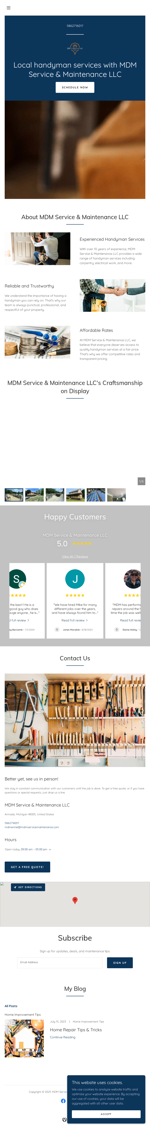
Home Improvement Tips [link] (23, 1014)
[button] (8, 8)
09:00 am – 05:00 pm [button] (34, 849)
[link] (75, 48)
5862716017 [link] (75, 26)
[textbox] (59, 962)
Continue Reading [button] (62, 1037)
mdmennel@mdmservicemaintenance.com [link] (32, 827)
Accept (106, 1114)
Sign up (120, 963)
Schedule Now (75, 87)
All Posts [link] (11, 1006)
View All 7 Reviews (75, 556)
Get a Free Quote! (27, 867)
